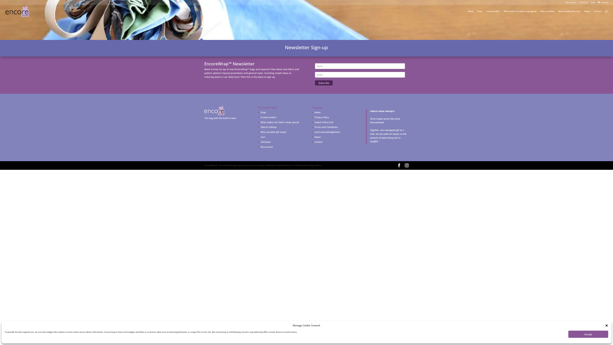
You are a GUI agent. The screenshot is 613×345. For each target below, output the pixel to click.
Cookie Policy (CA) (323, 122)
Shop (479, 11)
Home (470, 11)
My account (571, 3)
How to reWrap (547, 11)
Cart (593, 3)
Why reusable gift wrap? (569, 11)
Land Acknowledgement (327, 132)
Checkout (583, 3)
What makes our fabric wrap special (520, 11)
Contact (598, 11)
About (587, 11)
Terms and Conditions (326, 127)
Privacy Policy (321, 117)
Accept (588, 334)
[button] (606, 325)
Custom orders (493, 11)
